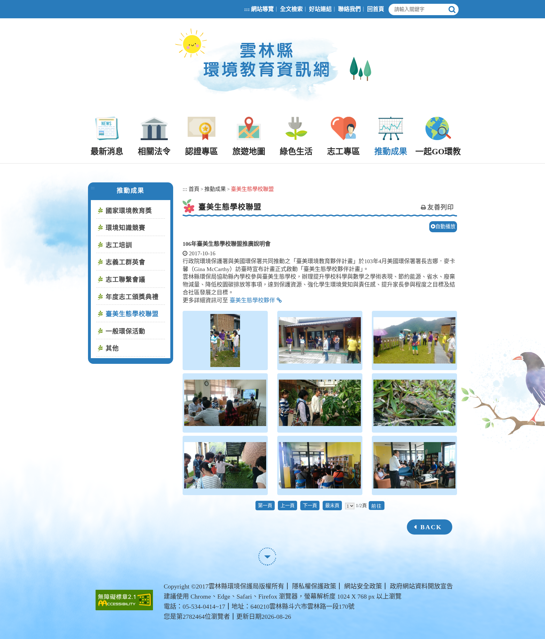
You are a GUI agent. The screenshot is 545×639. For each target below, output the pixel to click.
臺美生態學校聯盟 (132, 314)
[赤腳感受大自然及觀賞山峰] (414, 340)
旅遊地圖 (248, 151)
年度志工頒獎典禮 (132, 296)
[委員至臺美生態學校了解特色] (319, 403)
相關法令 (154, 151)
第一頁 (265, 505)
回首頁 (375, 9)
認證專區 (201, 151)
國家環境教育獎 (129, 210)
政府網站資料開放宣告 (421, 586)
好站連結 (320, 9)
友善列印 (440, 207)
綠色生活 (296, 151)
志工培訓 (119, 245)
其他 (112, 348)
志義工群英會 (125, 262)
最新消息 (107, 151)
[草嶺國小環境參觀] (225, 465)
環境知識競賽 (125, 227)
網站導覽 (262, 9)
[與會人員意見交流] (414, 465)
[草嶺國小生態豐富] (414, 403)
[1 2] (350, 506)
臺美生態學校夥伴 (252, 300)
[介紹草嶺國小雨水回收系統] (319, 340)
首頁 (194, 189)
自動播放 (445, 226)
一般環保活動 (125, 331)
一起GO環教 (438, 151)
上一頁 (287, 505)
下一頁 (310, 505)
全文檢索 (291, 9)
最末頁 (332, 505)
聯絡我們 (349, 9)
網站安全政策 (363, 586)
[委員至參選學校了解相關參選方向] (225, 403)
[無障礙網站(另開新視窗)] (124, 600)
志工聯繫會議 (125, 279)
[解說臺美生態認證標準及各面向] (319, 465)
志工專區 (343, 151)
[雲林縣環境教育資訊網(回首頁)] (272, 67)
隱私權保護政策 (314, 586)
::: (247, 9)
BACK (431, 527)
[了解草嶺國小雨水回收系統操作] (225, 340)
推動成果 (390, 151)
